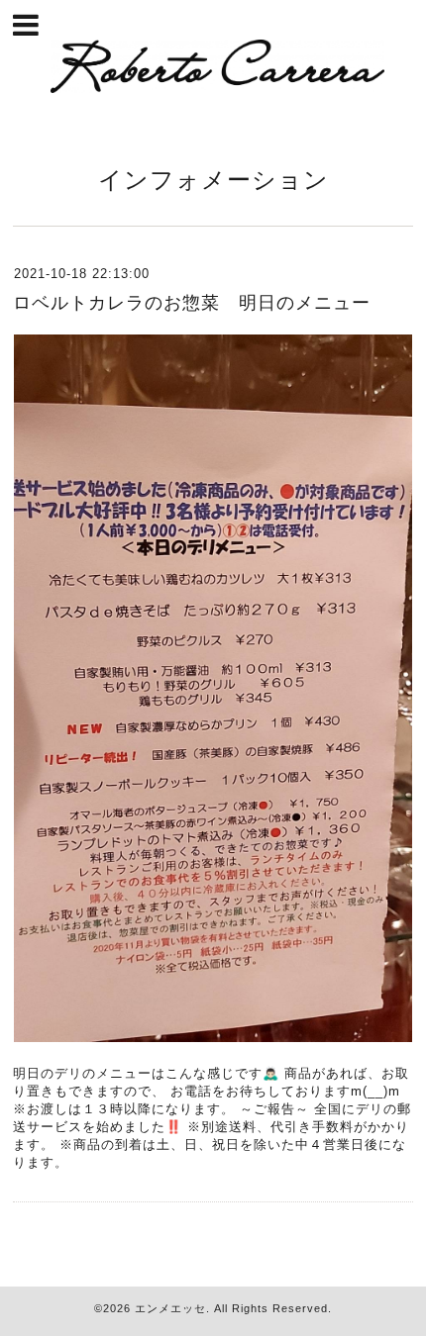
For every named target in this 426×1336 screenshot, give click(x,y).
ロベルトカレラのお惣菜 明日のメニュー (192, 303)
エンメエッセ (170, 1308)
